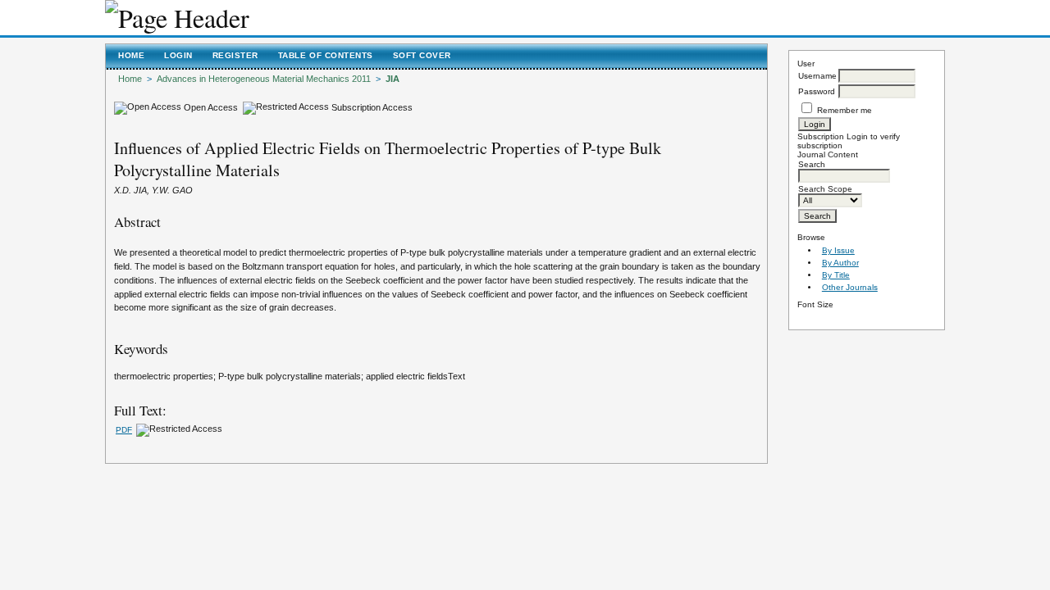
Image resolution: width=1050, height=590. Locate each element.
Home (131, 55)
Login (178, 55)
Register (235, 55)
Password (816, 91)
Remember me (844, 110)
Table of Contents (325, 55)
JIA (392, 79)
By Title (836, 274)
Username (817, 75)
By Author (840, 262)
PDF (124, 429)
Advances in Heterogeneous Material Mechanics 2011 (264, 79)
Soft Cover (422, 55)
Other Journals (850, 287)
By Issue (838, 250)
